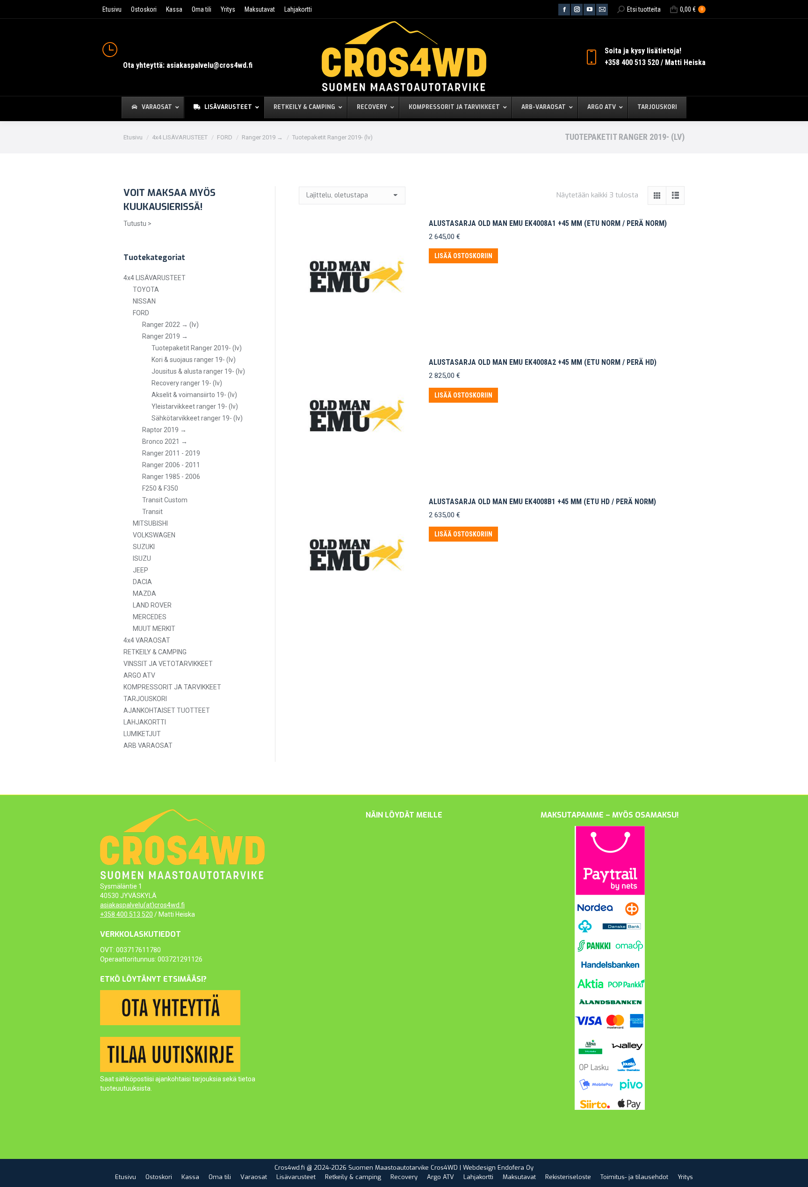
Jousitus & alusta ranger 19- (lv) (198, 371)
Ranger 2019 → (165, 336)
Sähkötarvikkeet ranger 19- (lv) (197, 418)
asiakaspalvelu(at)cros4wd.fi (142, 905)
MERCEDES (149, 617)
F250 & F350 (160, 488)
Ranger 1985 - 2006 (171, 476)
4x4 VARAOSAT (146, 640)
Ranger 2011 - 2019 (171, 453)
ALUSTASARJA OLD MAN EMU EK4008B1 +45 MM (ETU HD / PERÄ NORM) (542, 501)
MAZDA (144, 593)
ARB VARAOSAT (148, 745)
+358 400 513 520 (126, 914)
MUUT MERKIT (154, 628)
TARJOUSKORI (145, 698)
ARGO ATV (139, 675)
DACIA (142, 582)
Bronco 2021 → (165, 441)
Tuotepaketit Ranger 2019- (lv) (197, 348)
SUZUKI (144, 546)
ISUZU (142, 558)
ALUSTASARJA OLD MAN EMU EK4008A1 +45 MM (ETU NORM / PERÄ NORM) (548, 223)
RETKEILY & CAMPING (155, 652)
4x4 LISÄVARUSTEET (154, 278)
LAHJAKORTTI (144, 722)
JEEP (140, 570)
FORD (141, 313)
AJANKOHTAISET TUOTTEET (166, 710)
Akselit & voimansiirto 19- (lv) (194, 394)
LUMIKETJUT (142, 734)
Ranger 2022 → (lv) (170, 324)
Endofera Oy (516, 1168)
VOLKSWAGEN (154, 535)
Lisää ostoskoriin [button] (463, 256)
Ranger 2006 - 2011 (171, 465)
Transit (152, 511)
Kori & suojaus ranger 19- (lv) (194, 359)
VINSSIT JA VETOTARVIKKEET (168, 663)
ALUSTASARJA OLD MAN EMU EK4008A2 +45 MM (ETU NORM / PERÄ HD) (542, 362)
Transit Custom (165, 500)
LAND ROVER (152, 605)
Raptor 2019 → (164, 430)
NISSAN (144, 301)
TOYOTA (146, 289)
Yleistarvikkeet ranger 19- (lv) (195, 406)
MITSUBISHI (150, 523)
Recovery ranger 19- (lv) (187, 383)
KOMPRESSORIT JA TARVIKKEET (172, 687)
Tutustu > (137, 223)
